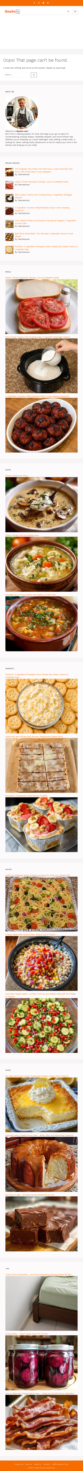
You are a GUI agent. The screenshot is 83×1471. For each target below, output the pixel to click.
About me (29, 1464)
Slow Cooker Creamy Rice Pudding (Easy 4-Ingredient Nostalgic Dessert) (37, 337)
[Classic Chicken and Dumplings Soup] (41, 591)
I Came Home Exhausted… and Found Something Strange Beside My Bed (38, 1274)
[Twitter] (48, 3)
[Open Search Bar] (68, 11)
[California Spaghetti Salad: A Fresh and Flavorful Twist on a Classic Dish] (41, 931)
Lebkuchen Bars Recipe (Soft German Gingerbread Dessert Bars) (34, 736)
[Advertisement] (41, 33)
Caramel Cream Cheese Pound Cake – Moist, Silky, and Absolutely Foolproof (39, 1135)
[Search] (34, 75)
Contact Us (37, 1464)
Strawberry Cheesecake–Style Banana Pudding (26, 796)
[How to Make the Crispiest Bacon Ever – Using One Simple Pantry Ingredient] (41, 1449)
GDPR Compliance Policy (60, 1464)
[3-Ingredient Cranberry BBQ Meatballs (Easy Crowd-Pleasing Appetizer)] (41, 452)
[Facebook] (34, 3)
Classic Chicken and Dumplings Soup (22, 535)
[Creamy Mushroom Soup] (41, 531)
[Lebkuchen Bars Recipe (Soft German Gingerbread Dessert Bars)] (41, 792)
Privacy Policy (19, 1464)
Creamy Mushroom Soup (16, 476)
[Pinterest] (43, 3)
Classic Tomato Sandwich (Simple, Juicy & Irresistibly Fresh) (32, 278)
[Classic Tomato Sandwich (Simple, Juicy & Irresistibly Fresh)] (41, 333)
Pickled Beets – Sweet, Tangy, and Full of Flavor (26, 1334)
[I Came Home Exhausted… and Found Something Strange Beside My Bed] (41, 1330)
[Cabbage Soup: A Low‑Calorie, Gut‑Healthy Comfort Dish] (41, 651)
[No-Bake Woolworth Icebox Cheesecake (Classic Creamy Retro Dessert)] (41, 1131)
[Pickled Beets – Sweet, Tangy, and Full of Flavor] (41, 1390)
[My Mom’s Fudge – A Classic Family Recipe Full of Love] (41, 1251)
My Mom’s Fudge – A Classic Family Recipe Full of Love (29, 1195)
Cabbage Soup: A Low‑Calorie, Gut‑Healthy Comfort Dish (30, 595)
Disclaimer (46, 1464)
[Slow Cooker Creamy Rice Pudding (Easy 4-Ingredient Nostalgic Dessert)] (41, 392)
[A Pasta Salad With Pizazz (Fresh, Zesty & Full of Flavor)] (41, 990)
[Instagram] (39, 3)
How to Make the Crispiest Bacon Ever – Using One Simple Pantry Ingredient (39, 1393)
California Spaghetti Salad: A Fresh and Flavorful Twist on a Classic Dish (37, 875)
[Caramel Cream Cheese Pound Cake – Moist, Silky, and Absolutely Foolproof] (41, 1191)
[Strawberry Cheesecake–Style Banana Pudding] (41, 851)
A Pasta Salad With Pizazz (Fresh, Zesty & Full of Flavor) (30, 934)
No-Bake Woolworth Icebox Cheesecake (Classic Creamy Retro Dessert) (37, 1076)
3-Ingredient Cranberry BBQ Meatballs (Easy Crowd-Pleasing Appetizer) (37, 396)
